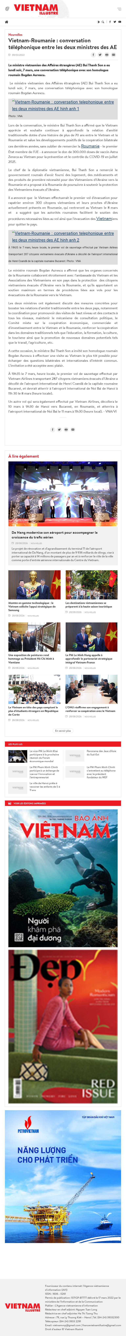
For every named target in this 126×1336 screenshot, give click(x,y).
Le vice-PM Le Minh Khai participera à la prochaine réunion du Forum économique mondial (44, 756)
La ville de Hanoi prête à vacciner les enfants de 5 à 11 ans (45, 786)
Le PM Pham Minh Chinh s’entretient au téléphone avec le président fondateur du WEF (101, 772)
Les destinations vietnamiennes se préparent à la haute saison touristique (88, 604)
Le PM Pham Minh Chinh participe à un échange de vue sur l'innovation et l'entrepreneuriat (44, 772)
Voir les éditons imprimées (30, 803)
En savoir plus (63, 730)
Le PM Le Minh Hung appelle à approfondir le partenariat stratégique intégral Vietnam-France (88, 658)
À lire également (23, 456)
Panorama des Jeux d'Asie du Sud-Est (101, 752)
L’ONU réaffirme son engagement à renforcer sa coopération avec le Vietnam (90, 709)
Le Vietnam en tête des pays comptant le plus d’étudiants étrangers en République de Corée (33, 711)
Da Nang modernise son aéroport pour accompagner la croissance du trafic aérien (55, 534)
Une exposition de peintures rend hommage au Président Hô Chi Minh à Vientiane (31, 658)
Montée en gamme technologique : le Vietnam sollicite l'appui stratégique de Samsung (32, 606)
